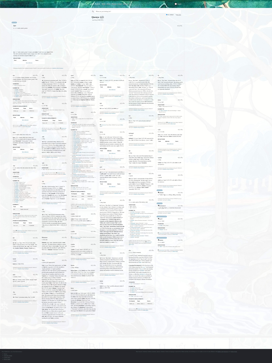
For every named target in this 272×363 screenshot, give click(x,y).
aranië (74, 137)
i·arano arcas (75, 170)
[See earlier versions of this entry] (179, 26)
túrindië (16, 89)
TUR (16, 100)
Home (103, 4)
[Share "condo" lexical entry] (91, 214)
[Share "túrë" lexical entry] (33, 274)
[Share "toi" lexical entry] (149, 116)
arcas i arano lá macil (77, 155)
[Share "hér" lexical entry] (120, 103)
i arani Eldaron (76, 166)
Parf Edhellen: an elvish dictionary (95, 3)
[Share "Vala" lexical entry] (62, 260)
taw (131, 283)
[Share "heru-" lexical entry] (120, 75)
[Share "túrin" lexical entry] (178, 100)
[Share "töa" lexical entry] (149, 250)
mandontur (18, 190)
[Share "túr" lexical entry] (33, 238)
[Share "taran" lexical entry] (120, 281)
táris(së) (132, 237)
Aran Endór (75, 181)
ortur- (17, 93)
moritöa (133, 288)
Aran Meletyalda (76, 142)
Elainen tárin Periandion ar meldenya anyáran (140, 216)
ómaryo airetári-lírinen (135, 224)
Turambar (17, 95)
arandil (74, 132)
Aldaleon (169, 200)
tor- (16, 85)
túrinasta (16, 91)
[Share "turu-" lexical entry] (33, 132)
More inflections (29, 63)
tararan (75, 180)
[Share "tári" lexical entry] (149, 173)
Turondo (16, 199)
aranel (74, 135)
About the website (8, 355)
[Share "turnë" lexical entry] (33, 259)
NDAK (161, 229)
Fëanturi (16, 188)
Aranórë (74, 144)
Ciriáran (74, 160)
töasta (132, 290)
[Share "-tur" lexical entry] (33, 165)
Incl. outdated (170, 14)
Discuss (125, 4)
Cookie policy (7, 357)
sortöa (132, 289)
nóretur (17, 193)
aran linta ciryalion (77, 139)
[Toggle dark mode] (129, 4)
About (108, 4)
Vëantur (16, 202)
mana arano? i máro (77, 171)
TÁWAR (142, 270)
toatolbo (133, 292)
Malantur (17, 189)
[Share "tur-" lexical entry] (177, 26)
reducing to (142, 274)
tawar (141, 269)
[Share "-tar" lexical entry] (62, 181)
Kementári (133, 223)
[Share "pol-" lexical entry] (120, 167)
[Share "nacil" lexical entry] (178, 219)
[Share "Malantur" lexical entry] (62, 237)
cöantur (17, 185)
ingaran (74, 169)
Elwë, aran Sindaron (77, 162)
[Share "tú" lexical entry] (178, 75)
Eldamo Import (28, 126)
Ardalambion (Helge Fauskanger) (57, 68)
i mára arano (75, 167)
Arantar (74, 145)
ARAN (74, 189)
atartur (17, 196)
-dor (16, 178)
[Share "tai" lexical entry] (120, 253)
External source (24, 125)
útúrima (17, 96)
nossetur (17, 195)
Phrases (114, 4)
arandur (74, 134)
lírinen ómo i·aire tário (135, 230)
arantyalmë (76, 146)
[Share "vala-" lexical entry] (178, 129)
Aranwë (74, 149)
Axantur (16, 182)
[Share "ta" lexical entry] (120, 200)
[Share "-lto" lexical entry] (33, 292)
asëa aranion (75, 158)
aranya (74, 151)
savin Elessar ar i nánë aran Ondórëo (80, 176)
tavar (144, 267)
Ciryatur (16, 183)
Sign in (5, 354)
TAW (140, 262)
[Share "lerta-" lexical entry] (120, 132)
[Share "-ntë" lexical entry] (62, 136)
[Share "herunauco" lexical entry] (178, 206)
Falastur (16, 186)
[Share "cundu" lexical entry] (91, 244)
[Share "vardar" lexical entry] (178, 157)
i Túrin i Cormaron (163, 110)
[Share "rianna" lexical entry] (178, 240)
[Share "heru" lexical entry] (91, 288)
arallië (75, 131)
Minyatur (17, 192)
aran (74, 124)
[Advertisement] (33, 40)
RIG (161, 246)
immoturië (18, 92)
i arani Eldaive (76, 165)
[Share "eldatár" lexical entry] (178, 192)
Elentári (132, 220)
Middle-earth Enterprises (223, 351)
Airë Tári (133, 212)
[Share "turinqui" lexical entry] (149, 133)
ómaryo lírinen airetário (135, 227)
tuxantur (17, 200)
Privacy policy (7, 359)
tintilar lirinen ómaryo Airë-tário (137, 235)
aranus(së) (75, 148)
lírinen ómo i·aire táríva (135, 233)
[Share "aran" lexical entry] (91, 75)
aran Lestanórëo (76, 138)
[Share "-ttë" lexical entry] (62, 209)
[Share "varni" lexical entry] (178, 175)
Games (120, 4)
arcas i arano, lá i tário (77, 152)
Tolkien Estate (234, 351)
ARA (74, 187)
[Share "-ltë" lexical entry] (62, 75)
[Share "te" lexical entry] (149, 75)
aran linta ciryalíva (76, 141)
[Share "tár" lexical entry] (149, 151)
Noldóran (75, 174)
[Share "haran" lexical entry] (91, 265)
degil (161, 225)
